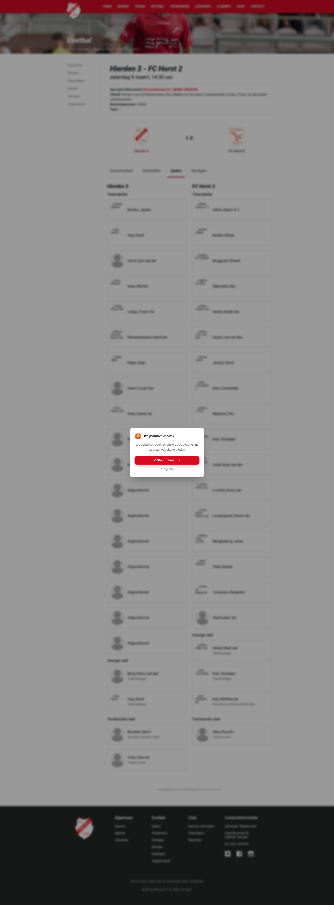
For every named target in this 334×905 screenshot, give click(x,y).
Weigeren (167, 469)
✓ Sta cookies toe (167, 460)
